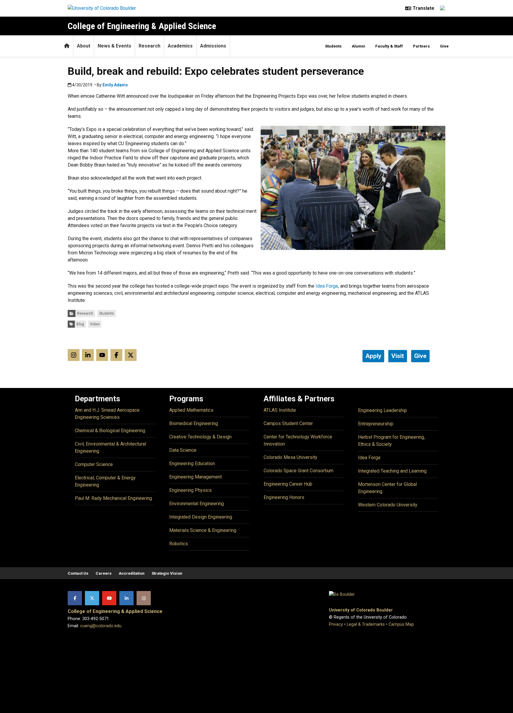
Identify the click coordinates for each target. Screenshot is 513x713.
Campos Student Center (288, 423)
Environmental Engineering (196, 503)
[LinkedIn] (126, 598)
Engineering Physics (190, 490)
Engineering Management (195, 477)
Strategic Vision (167, 573)
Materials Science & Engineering (202, 530)
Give (444, 46)
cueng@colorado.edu (100, 625)
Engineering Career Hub (288, 484)
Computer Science (94, 464)
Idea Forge (327, 286)
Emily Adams (115, 85)
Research (149, 46)
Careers (104, 573)
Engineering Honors (284, 497)
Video (94, 324)
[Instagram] (144, 598)
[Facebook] (75, 598)
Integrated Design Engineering (200, 517)
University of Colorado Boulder (361, 610)
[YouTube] (109, 598)
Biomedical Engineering (193, 423)
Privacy (336, 624)
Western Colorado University (387, 505)
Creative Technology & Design (200, 437)
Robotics (178, 543)
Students (333, 46)
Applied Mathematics (191, 410)
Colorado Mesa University (290, 457)
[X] (92, 598)
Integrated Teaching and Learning (392, 471)
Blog (80, 324)
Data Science (183, 450)
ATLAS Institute (280, 410)
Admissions (213, 46)
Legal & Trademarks (366, 624)
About (83, 46)
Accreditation (132, 573)
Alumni (358, 46)
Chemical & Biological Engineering (110, 430)
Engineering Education (192, 463)
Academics (180, 46)
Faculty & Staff (389, 46)
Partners (421, 46)
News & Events (114, 46)
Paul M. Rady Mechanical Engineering (113, 498)
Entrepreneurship (375, 424)
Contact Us (78, 573)
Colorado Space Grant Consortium (298, 470)
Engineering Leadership (382, 410)
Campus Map (401, 624)
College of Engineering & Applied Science (142, 26)
